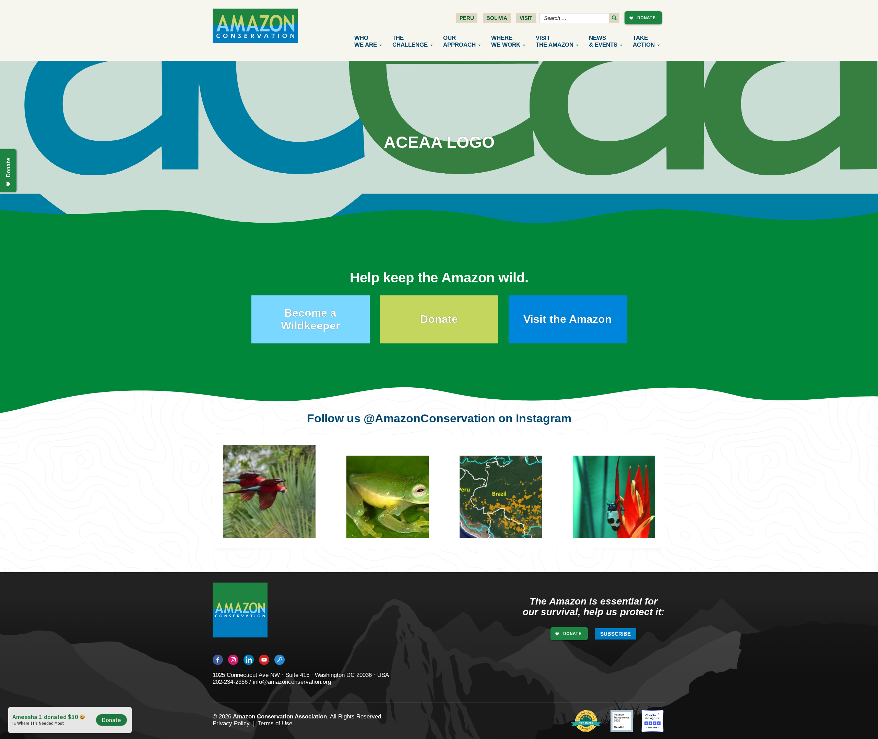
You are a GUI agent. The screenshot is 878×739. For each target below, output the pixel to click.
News (603, 41)
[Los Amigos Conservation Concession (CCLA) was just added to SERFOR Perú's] (608, 491)
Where (505, 41)
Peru (467, 18)
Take (644, 41)
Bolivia (496, 18)
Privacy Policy (231, 723)
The (410, 41)
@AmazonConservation (429, 418)
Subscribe (615, 634)
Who (365, 41)
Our (459, 41)
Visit (526, 18)
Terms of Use (275, 723)
